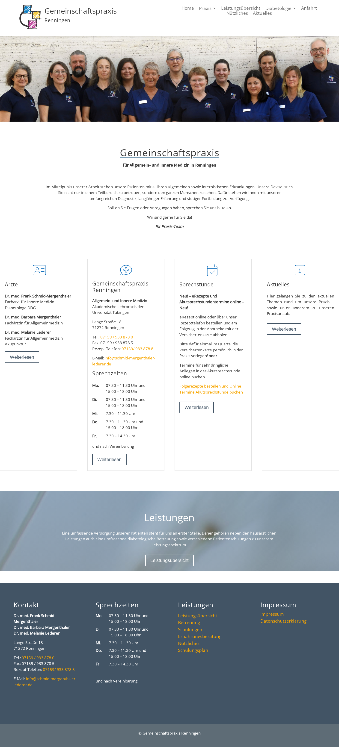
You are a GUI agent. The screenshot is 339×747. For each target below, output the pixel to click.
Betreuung (189, 623)
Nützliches (188, 644)
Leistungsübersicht (169, 560)
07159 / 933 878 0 (116, 337)
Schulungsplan (193, 651)
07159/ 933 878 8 (137, 348)
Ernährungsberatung (199, 637)
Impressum (272, 614)
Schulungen (190, 630)
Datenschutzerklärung (283, 621)
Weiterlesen (22, 357)
